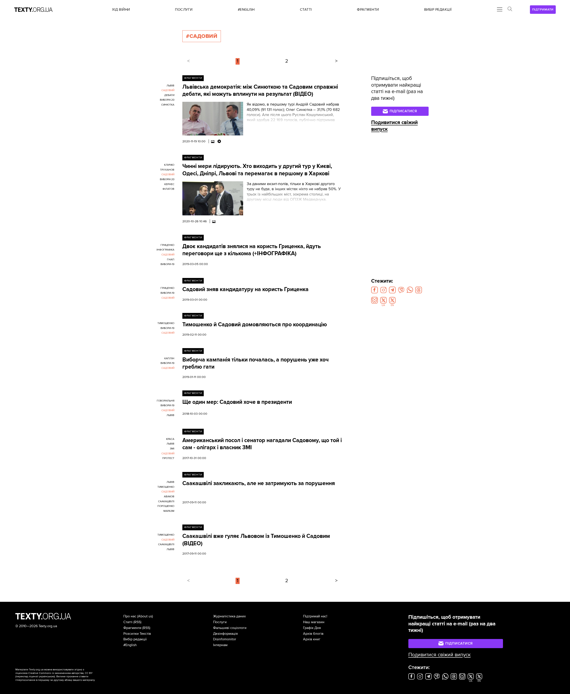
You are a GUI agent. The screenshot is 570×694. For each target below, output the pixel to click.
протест (168, 458)
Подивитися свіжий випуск (439, 655)
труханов (167, 169)
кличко (169, 165)
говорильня (165, 400)
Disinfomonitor (224, 639)
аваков (169, 496)
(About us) (145, 616)
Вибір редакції (135, 639)
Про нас (129, 616)
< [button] (188, 61)
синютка (167, 104)
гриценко (167, 245)
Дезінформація (225, 633)
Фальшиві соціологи (229, 628)
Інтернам (220, 645)
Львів (170, 85)
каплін (169, 358)
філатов (168, 189)
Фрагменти (193, 78)
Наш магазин (313, 622)
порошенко (165, 506)
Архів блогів (313, 633)
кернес (169, 184)
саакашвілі (166, 501)
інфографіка (165, 249)
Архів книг (311, 639)
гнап (170, 259)
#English (130, 645)
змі (172, 448)
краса (170, 439)
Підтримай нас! (315, 616)
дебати (169, 95)
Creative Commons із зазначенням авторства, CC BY (60, 673)
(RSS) (137, 622)
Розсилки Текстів (137, 633)
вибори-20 (167, 100)
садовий (167, 90)
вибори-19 (167, 264)
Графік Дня (312, 628)
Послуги (220, 622)
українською (46, 676)
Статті (127, 622)
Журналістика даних (229, 616)
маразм (168, 511)
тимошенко (165, 323)
